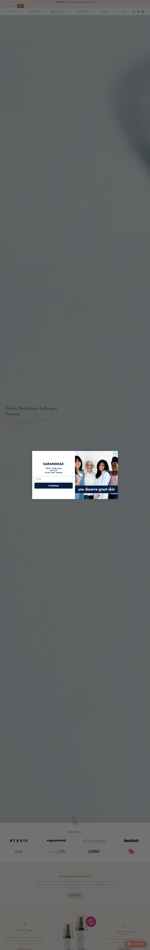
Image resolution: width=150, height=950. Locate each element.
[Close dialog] (115, 454)
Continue (53, 485)
